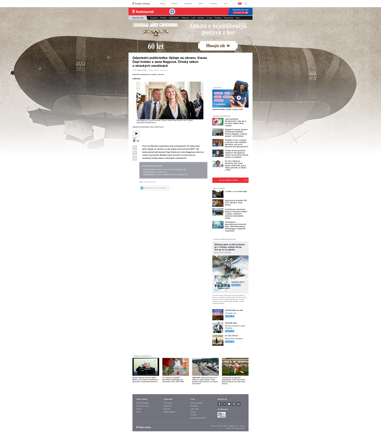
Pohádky (217, 96)
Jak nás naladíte (196, 403)
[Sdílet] (138, 140)
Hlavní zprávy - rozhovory (158, 70)
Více (238, 18)
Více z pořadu (219, 188)
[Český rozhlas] (141, 3)
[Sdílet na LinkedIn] (134, 158)
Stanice (200, 3)
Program (174, 3)
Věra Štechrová (150, 182)
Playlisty (185, 18)
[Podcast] (134, 140)
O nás (209, 18)
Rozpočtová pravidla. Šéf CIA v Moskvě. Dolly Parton (236, 202)
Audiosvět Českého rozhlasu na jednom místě (227, 109)
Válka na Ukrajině (142, 403)
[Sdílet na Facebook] (134, 147)
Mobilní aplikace (169, 412)
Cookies (212, 426)
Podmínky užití (233, 426)
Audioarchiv (174, 18)
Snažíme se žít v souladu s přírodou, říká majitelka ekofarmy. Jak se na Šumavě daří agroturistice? (236, 143)
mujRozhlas (188, 3)
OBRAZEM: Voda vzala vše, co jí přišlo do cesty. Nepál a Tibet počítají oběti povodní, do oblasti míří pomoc (205, 381)
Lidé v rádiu (194, 409)
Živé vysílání (218, 100)
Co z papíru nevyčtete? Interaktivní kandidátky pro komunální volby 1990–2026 (173, 380)
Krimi (226, 93)
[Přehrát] (136, 133)
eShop (138, 412)
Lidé (193, 18)
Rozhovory (228, 18)
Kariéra (193, 412)
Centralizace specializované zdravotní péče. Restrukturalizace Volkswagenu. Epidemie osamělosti (235, 226)
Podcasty (167, 409)
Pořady (163, 18)
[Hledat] (246, 3)
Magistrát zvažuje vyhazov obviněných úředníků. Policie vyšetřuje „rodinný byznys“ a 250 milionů (236, 132)
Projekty (218, 18)
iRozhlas (162, 3)
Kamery (201, 18)
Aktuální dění (138, 18)
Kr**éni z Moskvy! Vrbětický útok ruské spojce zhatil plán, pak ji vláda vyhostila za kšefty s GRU (235, 165)
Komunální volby (142, 406)
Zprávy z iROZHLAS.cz (142, 356)
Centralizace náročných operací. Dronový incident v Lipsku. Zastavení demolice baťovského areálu (236, 213)
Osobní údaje (221, 426)
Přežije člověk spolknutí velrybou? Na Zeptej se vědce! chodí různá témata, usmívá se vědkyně (236, 154)
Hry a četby (218, 93)
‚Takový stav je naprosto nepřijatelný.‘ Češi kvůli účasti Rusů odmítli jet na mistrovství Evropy (233, 381)
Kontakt (193, 415)
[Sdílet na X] (134, 153)
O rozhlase (213, 3)
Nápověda (194, 406)
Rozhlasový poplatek (198, 418)
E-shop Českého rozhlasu (224, 239)
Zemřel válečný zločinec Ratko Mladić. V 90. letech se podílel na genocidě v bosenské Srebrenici (145, 380)
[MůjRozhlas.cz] (136, 79)
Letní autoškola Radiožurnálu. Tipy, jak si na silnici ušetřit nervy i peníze (235, 122)
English (242, 426)
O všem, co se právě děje (236, 191)
